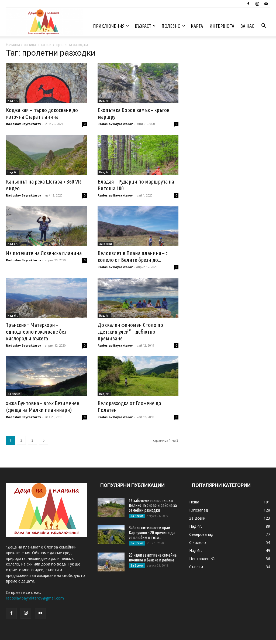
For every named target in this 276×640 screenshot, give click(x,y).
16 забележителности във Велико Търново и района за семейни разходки (153, 505)
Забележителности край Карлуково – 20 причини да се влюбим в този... (152, 532)
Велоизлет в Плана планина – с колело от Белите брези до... (132, 256)
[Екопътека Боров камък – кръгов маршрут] (138, 83)
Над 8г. (13, 244)
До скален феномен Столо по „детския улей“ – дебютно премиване (130, 331)
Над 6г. (13, 172)
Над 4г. (13, 101)
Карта (197, 26)
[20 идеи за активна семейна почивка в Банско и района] (111, 562)
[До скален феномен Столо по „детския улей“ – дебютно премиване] (138, 298)
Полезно (171, 26)
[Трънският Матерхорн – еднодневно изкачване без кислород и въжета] (46, 298)
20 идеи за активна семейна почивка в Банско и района (153, 557)
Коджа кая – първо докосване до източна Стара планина (42, 113)
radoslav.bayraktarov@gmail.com (35, 598)
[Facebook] (248, 4)
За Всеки (105, 244)
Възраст (143, 26)
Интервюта (221, 26)
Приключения (109, 26)
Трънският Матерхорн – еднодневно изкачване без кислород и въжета (36, 331)
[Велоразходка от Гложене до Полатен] (138, 376)
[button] (263, 26)
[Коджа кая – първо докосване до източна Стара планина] (46, 83)
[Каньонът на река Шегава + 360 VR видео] (46, 155)
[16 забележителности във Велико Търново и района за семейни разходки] (111, 507)
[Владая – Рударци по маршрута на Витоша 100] (138, 155)
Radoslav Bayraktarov (23, 124)
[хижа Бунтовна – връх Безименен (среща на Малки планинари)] (46, 376)
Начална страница (21, 44)
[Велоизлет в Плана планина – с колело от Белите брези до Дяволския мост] (138, 226)
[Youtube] (266, 4)
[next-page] (43, 440)
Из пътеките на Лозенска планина (44, 253)
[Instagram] (257, 4)
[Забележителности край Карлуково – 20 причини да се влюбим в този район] (111, 534)
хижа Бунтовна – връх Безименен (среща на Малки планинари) (43, 406)
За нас (247, 26)
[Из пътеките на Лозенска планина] (46, 226)
